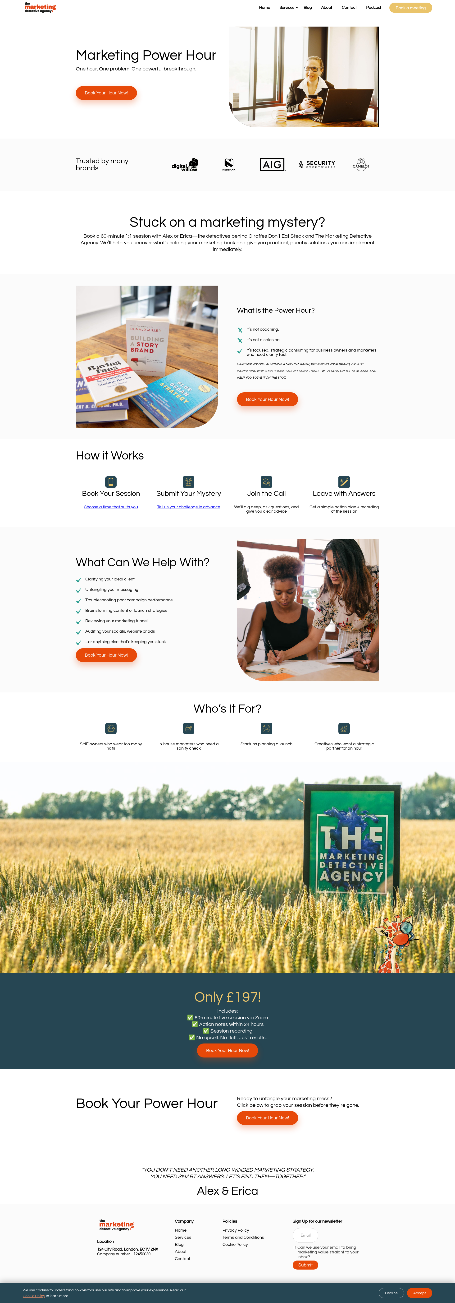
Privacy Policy (236, 1230)
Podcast (373, 7)
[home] (138, 7)
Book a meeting (411, 8)
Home (264, 7)
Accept (419, 1293)
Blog (308, 7)
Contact (349, 7)
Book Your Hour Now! (106, 93)
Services (183, 1237)
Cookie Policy (235, 1244)
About (326, 7)
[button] (287, 7)
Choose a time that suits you (111, 507)
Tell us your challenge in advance (188, 507)
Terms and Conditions (243, 1237)
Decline (391, 1293)
